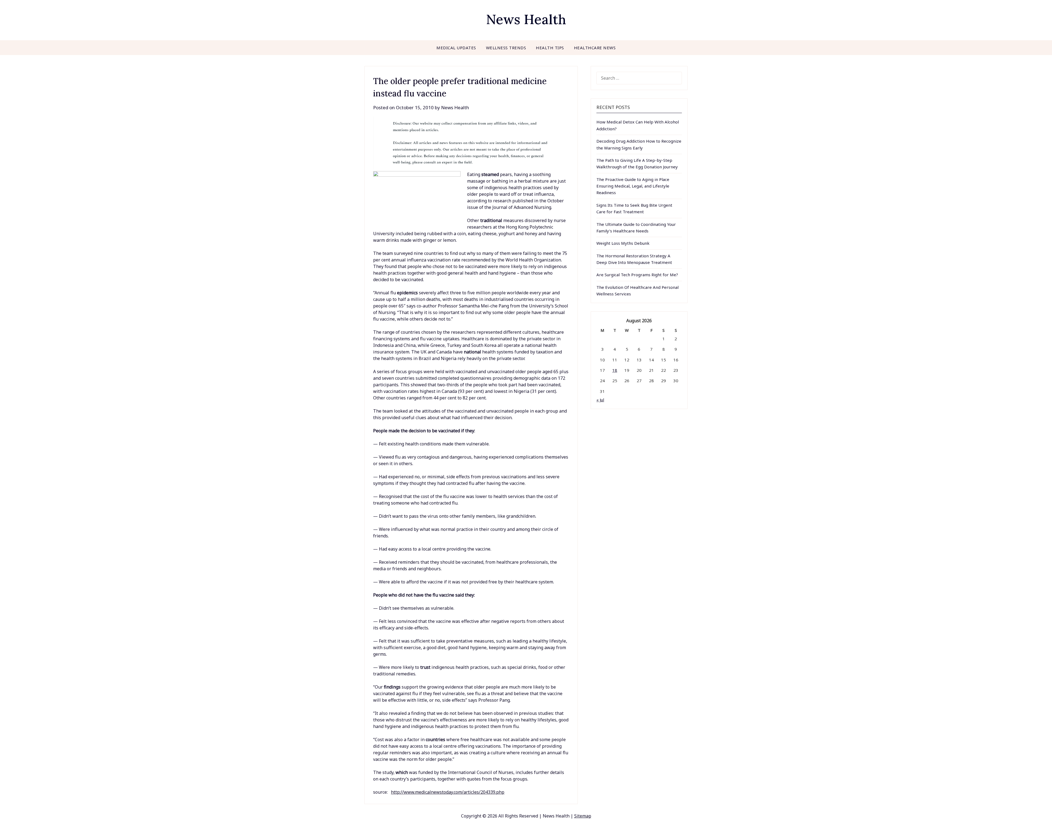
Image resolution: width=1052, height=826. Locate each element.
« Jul (600, 399)
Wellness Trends (506, 47)
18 (614, 370)
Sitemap (582, 816)
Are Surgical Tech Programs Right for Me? (637, 274)
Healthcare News (595, 47)
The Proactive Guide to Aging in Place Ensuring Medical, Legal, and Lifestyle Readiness (632, 186)
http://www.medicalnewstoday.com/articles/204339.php (447, 792)
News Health (526, 19)
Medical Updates (456, 47)
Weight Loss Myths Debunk (623, 243)
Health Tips (550, 47)
